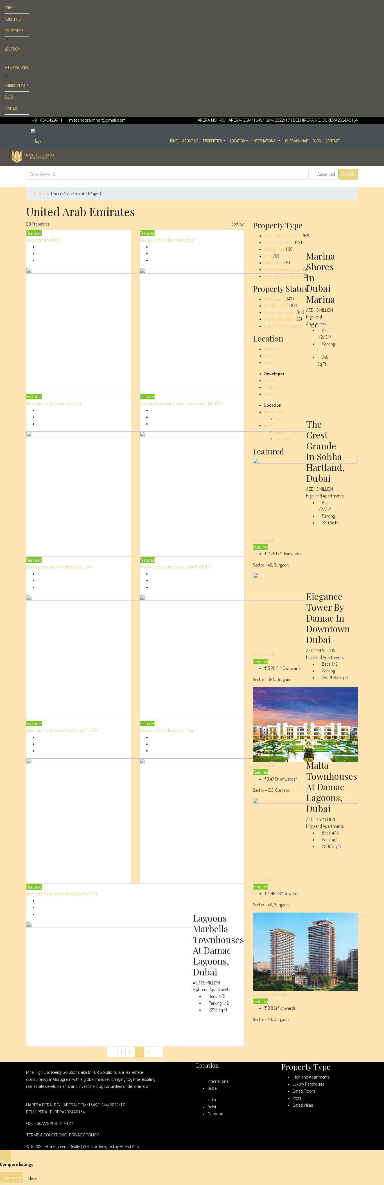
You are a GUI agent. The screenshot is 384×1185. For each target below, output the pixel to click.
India (268, 425)
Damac (270, 380)
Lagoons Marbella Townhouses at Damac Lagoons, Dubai (218, 945)
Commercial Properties (284, 276)
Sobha (269, 387)
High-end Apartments (283, 235)
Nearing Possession (156, 403)
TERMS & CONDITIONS (46, 1135)
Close (32, 1178)
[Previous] (112, 1052)
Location (12, 49)
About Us (12, 19)
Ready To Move (277, 305)
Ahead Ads (129, 1146)
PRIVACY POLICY (84, 1135)
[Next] (158, 1052)
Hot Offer (214, 403)
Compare (12, 1177)
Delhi (268, 362)
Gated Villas (274, 262)
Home (8, 7)
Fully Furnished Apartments (287, 326)
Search (348, 174)
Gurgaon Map (16, 85)
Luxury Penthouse (279, 242)
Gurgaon (271, 349)
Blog (8, 97)
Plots (268, 256)
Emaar (270, 394)
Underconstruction (42, 240)
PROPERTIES (14, 30)
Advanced (326, 174)
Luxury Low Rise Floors (283, 269)
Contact (11, 108)
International (16, 67)
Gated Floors (275, 249)
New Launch (151, 240)
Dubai (269, 355)
